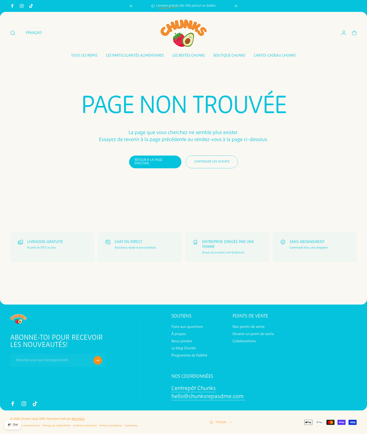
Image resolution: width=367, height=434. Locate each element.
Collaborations (244, 341)
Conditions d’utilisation (85, 425)
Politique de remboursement (25, 425)
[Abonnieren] (97, 360)
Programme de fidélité (189, 355)
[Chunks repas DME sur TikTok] (31, 6)
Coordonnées (131, 425)
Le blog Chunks (183, 348)
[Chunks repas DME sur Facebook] (12, 6)
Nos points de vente (249, 327)
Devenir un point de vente (253, 334)
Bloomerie (78, 418)
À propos (178, 334)
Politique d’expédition (110, 425)
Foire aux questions (187, 327)
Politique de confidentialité (56, 425)
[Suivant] (235, 6)
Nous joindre (181, 341)
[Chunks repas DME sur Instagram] (22, 6)
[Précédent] (131, 6)
